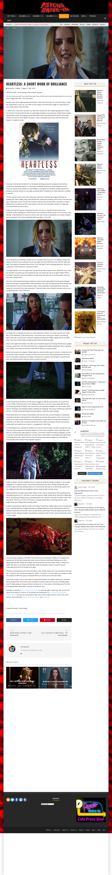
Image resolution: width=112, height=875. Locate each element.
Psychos (92, 16)
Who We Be (95, 24)
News (83, 16)
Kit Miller (102, 222)
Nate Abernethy (89, 395)
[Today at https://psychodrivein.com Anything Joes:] (90, 444)
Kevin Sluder (27, 613)
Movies (18, 88)
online (25, 597)
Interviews (74, 16)
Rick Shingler (88, 370)
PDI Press (11, 16)
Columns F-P (37, 16)
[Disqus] (39, 719)
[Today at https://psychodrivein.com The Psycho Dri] (101, 444)
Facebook (67, 24)
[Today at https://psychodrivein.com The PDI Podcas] (79, 444)
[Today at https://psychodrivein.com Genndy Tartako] (101, 455)
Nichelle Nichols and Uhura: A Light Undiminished (21, 633)
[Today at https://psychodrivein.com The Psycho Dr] (90, 455)
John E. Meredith (89, 378)
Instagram (74, 24)
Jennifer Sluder (18, 613)
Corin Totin (87, 386)
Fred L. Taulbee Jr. (89, 361)
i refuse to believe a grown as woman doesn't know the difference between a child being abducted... (89, 498)
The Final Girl (10, 88)
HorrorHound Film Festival (29, 590)
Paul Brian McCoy (89, 355)
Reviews (63, 16)
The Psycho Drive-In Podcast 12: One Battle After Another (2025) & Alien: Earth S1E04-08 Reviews (89, 510)
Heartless (9, 613)
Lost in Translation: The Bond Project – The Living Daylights (54, 633)
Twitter (82, 24)
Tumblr (88, 24)
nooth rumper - (86, 487)
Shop (9, 20)
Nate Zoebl (87, 416)
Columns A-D (24, 16)
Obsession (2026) (20, 24)
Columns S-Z (51, 16)
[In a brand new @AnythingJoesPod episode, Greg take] (101, 465)
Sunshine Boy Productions (48, 613)
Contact (102, 24)
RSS (61, 24)
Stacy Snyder (36, 613)
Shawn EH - (85, 504)
